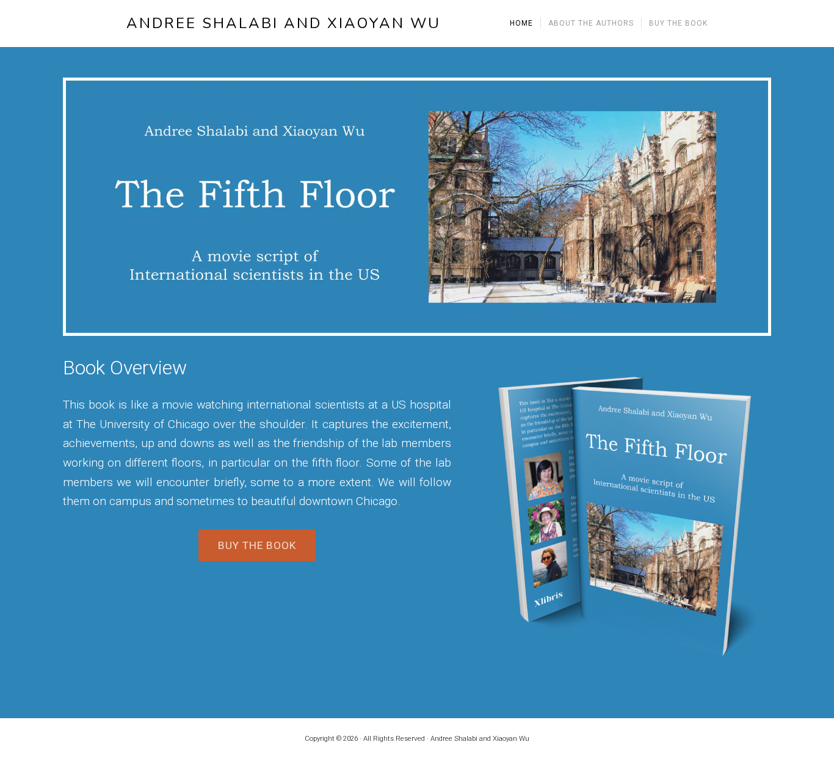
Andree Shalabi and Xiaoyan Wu (283, 23)
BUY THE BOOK (257, 545)
